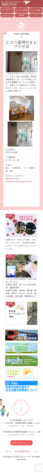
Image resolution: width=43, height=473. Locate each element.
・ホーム (8, 451)
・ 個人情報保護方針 (21, 451)
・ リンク (35, 451)
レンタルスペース (7, 15)
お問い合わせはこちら (21, 443)
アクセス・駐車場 (21, 10)
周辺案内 (21, 15)
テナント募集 (36, 10)
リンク (36, 15)
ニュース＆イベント (7, 10)
